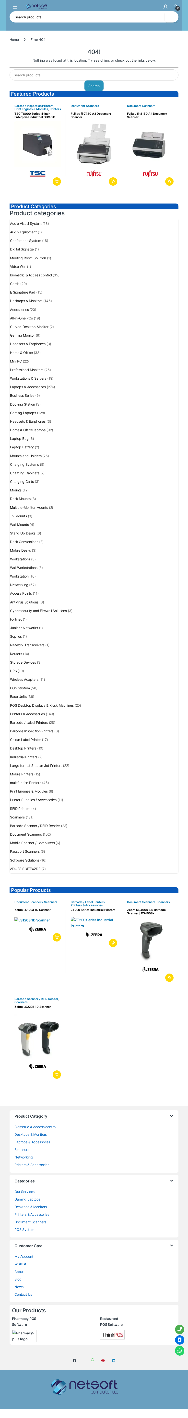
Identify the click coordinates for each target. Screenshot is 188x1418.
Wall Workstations (23, 568)
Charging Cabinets (24, 473)
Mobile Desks (20, 550)
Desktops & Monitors (26, 301)
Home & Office (21, 353)
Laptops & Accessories (28, 387)
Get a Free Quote (56, 181)
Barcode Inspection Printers (33, 106)
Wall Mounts (19, 524)
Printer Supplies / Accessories (33, 800)
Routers (16, 654)
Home (14, 39)
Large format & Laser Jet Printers (36, 765)
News (18, 1287)
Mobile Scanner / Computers (32, 843)
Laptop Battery (22, 447)
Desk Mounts (20, 499)
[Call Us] (179, 1329)
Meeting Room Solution (28, 258)
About (19, 1272)
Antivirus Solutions (24, 602)
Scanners (17, 817)
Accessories (19, 309)
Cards (14, 284)
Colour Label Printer (25, 739)
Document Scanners (85, 106)
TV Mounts (18, 516)
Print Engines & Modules (31, 109)
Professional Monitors (26, 370)
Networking (19, 585)
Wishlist (20, 1264)
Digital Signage (22, 249)
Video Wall (18, 266)
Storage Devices (23, 662)
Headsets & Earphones (28, 344)
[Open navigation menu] (15, 6)
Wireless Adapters (24, 679)
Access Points (21, 593)
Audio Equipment (23, 232)
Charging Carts (22, 481)
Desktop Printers (23, 748)
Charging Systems (24, 464)
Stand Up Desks (22, 533)
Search (171, 17)
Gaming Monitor (22, 335)
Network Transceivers (27, 645)
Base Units (18, 696)
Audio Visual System (26, 223)
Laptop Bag (19, 438)
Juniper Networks (24, 628)
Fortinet (16, 619)
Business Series (22, 395)
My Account (23, 1256)
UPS (13, 671)
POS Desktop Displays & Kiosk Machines (42, 705)
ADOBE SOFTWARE (25, 869)
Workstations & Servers (28, 378)
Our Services (24, 1192)
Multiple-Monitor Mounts (29, 507)
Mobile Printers (21, 774)
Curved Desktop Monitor (29, 327)
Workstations (20, 559)
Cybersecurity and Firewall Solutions (38, 611)
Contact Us (23, 1294)
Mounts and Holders (25, 456)
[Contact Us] (179, 1340)
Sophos (16, 636)
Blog (17, 1279)
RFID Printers (20, 808)
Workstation (19, 576)
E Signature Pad (22, 292)
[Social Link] (74, 1360)
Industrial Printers (23, 757)
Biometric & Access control (31, 275)
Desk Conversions (24, 542)
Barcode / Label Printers (29, 722)
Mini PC (16, 361)
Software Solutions (24, 860)
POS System (20, 688)
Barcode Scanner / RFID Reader (35, 826)
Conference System (25, 240)
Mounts (16, 490)
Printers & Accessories (27, 714)
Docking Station (22, 404)
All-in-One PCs (21, 318)
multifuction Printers (25, 783)
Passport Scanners (25, 851)
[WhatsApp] (179, 1351)
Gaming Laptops (23, 413)
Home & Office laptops (28, 430)
